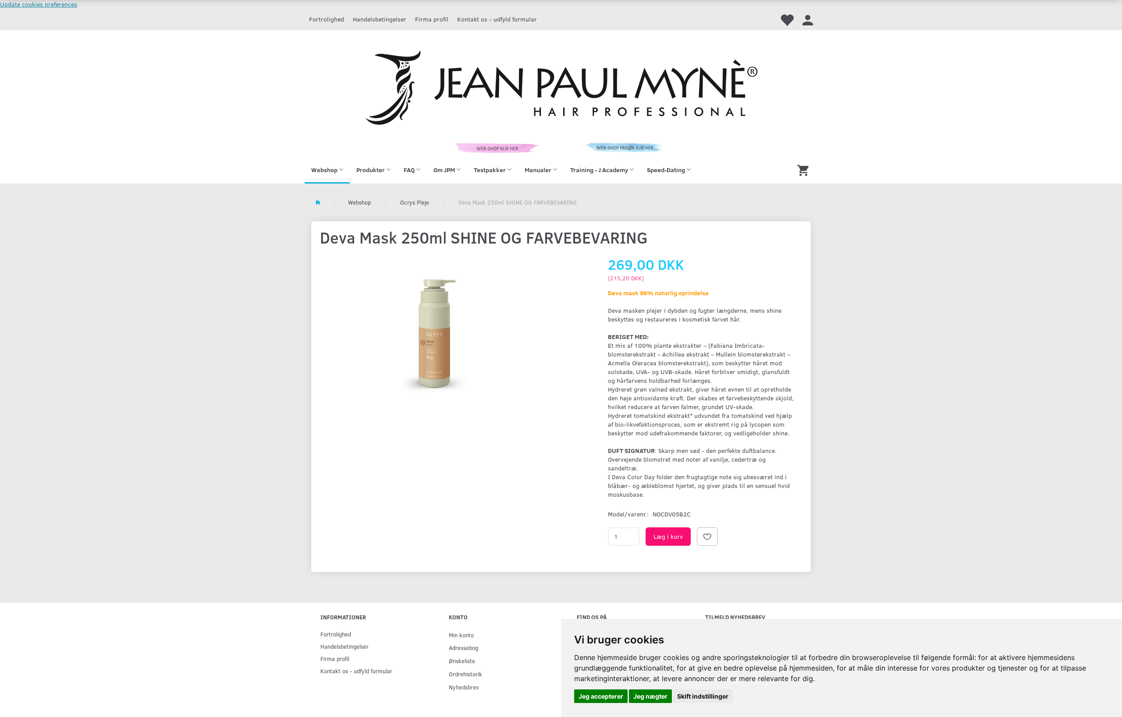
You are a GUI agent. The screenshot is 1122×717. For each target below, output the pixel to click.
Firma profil (431, 19)
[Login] (807, 19)
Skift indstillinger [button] (702, 696)
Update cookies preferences (38, 4)
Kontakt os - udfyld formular (497, 19)
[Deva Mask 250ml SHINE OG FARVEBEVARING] (434, 335)
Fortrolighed (326, 19)
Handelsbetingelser (379, 19)
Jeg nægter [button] (650, 696)
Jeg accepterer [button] (601, 696)
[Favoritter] (786, 19)
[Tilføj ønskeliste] (707, 536)
